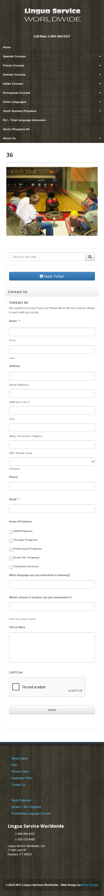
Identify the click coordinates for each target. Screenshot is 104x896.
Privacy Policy (20, 771)
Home (7, 47)
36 (9, 155)
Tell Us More (17, 627)
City (12, 419)
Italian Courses (13, 83)
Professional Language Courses (31, 813)
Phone (13, 476)
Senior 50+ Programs (26, 557)
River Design (90, 884)
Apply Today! (53, 276)
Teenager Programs (25, 539)
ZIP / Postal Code (20, 453)
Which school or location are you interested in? (40, 597)
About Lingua (19, 758)
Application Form (21, 777)
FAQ (14, 764)
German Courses (14, 74)
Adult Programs (23, 531)
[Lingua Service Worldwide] (52, 14)
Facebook (55, 30)
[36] (52, 201)
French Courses (13, 65)
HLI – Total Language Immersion (24, 120)
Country (14, 469)
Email (48, 30)
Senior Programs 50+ (17, 129)
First (12, 340)
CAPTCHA (16, 672)
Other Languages (14, 102)
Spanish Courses (14, 56)
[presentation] (47, 687)
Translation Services (26, 566)
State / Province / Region (25, 436)
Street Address (19, 385)
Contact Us (18, 784)
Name (14, 320)
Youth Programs (21, 800)
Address (14, 365)
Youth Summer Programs (19, 111)
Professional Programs (27, 548)
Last (12, 358)
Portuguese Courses (16, 93)
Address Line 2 (19, 402)
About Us (9, 138)
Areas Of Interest (20, 521)
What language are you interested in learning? (39, 575)
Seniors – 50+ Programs (26, 806)
